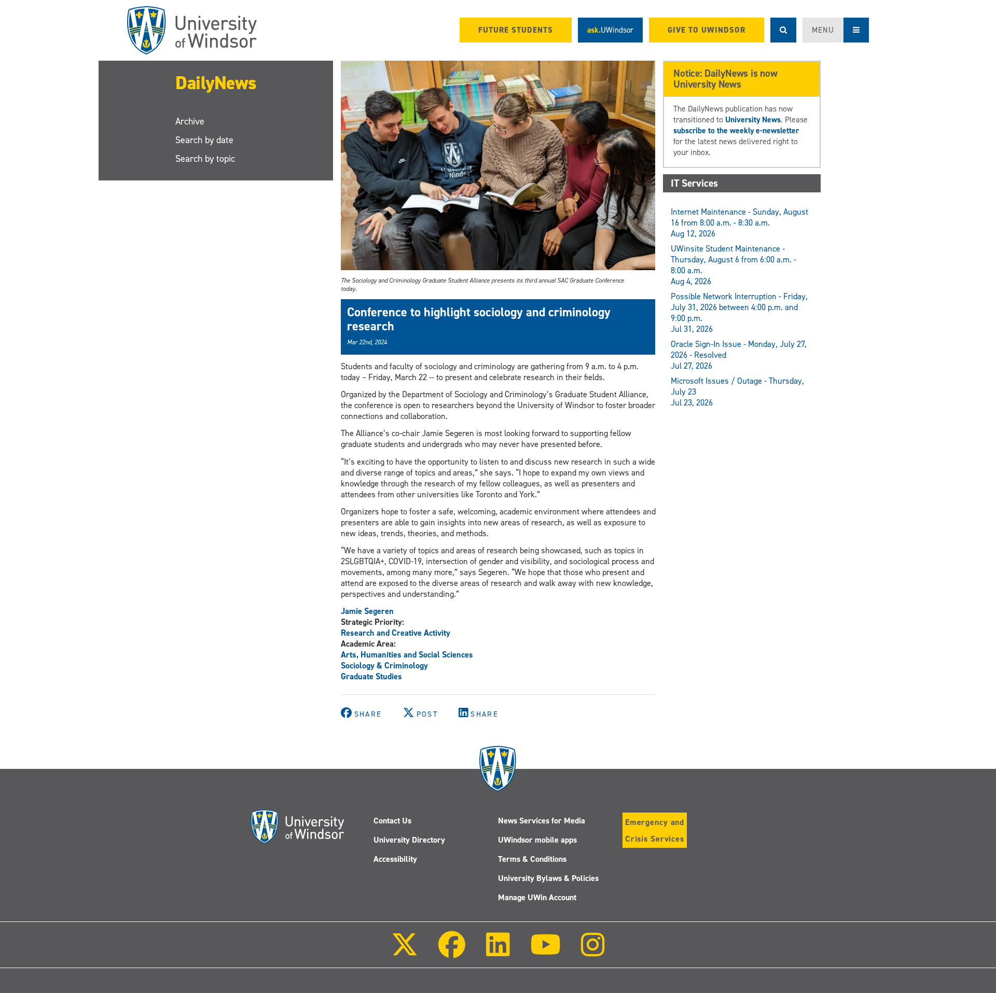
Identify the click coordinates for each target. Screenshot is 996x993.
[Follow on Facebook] (452, 951)
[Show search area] (783, 30)
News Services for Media (541, 820)
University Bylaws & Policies (548, 878)
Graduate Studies (371, 676)
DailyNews (216, 83)
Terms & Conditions (532, 859)
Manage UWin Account (537, 897)
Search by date (204, 140)
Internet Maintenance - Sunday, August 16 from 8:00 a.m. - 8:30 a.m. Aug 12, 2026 (739, 222)
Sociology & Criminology (384, 665)
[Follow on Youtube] (545, 951)
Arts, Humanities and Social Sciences (407, 654)
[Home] (192, 30)
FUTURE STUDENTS (515, 30)
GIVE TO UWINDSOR (706, 30)
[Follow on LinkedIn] (497, 951)
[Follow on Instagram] (593, 951)
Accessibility (395, 859)
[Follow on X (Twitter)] (404, 951)
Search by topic (205, 158)
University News (753, 119)
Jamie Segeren (367, 611)
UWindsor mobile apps (537, 839)
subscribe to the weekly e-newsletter (736, 130)
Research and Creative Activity (395, 632)
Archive (189, 121)
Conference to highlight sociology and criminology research (479, 319)
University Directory (409, 839)
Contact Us (392, 820)
